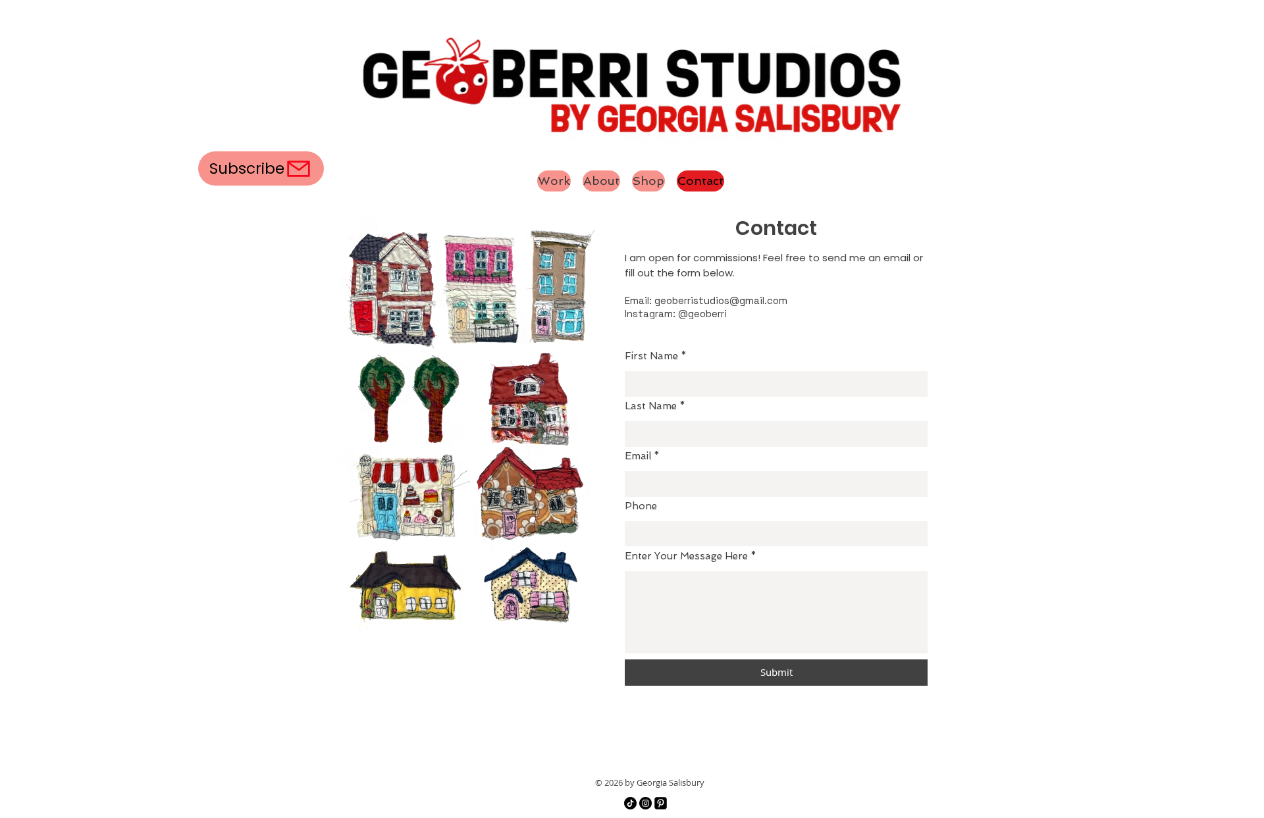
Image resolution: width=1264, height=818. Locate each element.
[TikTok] (630, 803)
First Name (651, 356)
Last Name (651, 406)
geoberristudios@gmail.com (720, 300)
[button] (261, 168)
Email (638, 456)
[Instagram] (645, 803)
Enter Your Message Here (686, 556)
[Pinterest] (660, 803)
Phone (641, 506)
